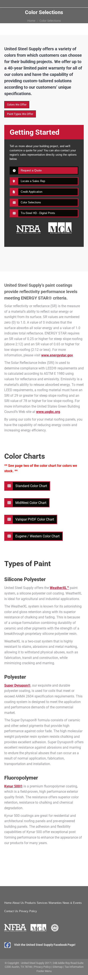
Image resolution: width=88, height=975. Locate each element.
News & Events (72, 902)
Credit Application (31, 191)
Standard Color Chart (31, 486)
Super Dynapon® (17, 685)
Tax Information (74, 966)
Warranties (55, 902)
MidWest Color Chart (30, 503)
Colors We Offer (16, 104)
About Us (18, 902)
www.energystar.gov (57, 355)
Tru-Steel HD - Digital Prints (38, 213)
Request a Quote (31, 170)
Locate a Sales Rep (33, 181)
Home (8, 902)
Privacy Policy (28, 911)
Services (42, 902)
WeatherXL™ (59, 588)
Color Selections (31, 202)
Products (30, 902)
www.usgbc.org (48, 412)
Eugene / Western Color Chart (37, 536)
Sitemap (58, 966)
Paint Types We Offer (20, 114)
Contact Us (11, 911)
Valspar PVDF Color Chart (34, 519)
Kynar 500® (13, 786)
